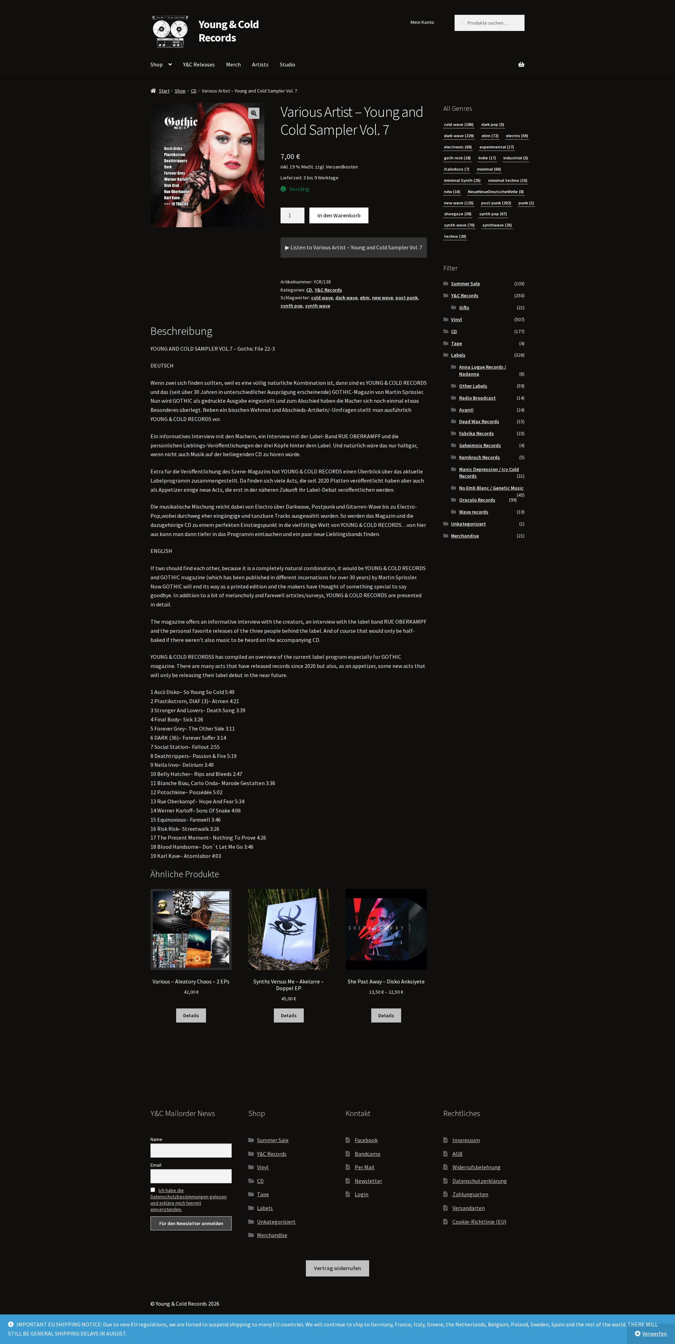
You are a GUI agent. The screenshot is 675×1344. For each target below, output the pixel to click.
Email (155, 1165)
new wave (382, 297)
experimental (497, 146)
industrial (515, 157)
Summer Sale (465, 283)
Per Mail (364, 1167)
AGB (457, 1153)
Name (156, 1139)
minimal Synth (462, 180)
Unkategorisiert (468, 524)
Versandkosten (342, 167)
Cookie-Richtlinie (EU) (479, 1221)
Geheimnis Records (480, 445)
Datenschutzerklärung (479, 1180)
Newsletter (368, 1180)
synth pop (292, 305)
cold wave (322, 297)
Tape (456, 343)
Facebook (366, 1140)
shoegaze (457, 213)
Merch (233, 64)
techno (455, 236)
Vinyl (456, 319)
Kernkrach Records (479, 457)
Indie (487, 157)
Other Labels (473, 386)
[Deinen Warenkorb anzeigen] (484, 60)
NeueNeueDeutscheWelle (496, 191)
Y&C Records (328, 290)
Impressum (466, 1140)
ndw (452, 191)
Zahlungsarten (470, 1194)
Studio (287, 64)
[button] (253, 113)
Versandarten (468, 1207)
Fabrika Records (476, 433)
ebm (364, 297)
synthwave (497, 225)
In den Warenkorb (339, 215)
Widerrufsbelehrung (476, 1167)
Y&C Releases (199, 64)
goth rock (457, 157)
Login (361, 1194)
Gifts (464, 307)
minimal (489, 169)
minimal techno (507, 180)
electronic (458, 146)
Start (164, 91)
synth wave (317, 305)
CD (194, 91)
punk (526, 202)
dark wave (346, 297)
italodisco (456, 169)
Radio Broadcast (477, 398)
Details (191, 1015)
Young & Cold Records (229, 31)
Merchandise (465, 536)
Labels (458, 355)
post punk (407, 297)
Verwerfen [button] (654, 1333)
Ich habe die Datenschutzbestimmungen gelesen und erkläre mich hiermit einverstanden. (188, 1199)
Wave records (473, 512)
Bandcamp (367, 1153)
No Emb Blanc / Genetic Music (491, 488)
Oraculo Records (477, 500)
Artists (260, 64)
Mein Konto (422, 22)
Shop (156, 64)
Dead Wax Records (479, 421)
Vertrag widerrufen (337, 1268)
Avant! (466, 410)
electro (517, 135)
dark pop (492, 124)
